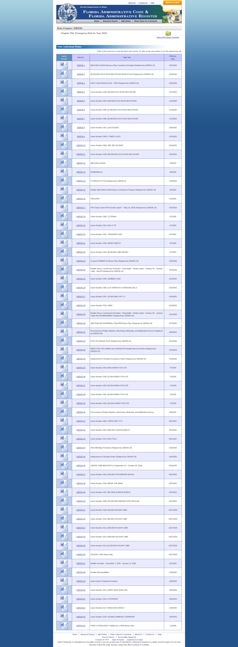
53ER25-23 (80, 261)
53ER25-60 (80, 590)
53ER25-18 (80, 216)
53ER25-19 (80, 225)
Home (67, 12)
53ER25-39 (80, 403)
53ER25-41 (80, 421)
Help (152, 3)
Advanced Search (87, 634)
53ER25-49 (80, 492)
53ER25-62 (80, 608)
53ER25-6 (81, 110)
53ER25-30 (80, 323)
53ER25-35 (80, 368)
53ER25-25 (80, 279)
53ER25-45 (80, 457)
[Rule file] (64, 68)
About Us (132, 3)
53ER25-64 (80, 626)
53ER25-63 (80, 617)
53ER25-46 (80, 466)
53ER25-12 (80, 163)
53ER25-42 (80, 430)
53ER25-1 (81, 65)
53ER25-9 (81, 136)
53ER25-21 (80, 243)
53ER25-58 (80, 572)
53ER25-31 (80, 332)
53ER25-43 (80, 439)
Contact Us (143, 3)
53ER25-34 (80, 359)
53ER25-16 (80, 199)
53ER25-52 (80, 519)
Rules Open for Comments (120, 634)
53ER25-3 (81, 83)
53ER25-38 (80, 394)
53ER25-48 (80, 483)
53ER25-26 (80, 288)
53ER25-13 (80, 172)
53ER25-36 (80, 377)
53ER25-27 (80, 297)
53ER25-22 (80, 252)
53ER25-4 (81, 92)
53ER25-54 (80, 537)
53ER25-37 (80, 385)
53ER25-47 (80, 474)
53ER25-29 (80, 314)
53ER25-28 (80, 305)
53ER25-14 (80, 181)
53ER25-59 (80, 581)
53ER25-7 (81, 119)
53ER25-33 (80, 350)
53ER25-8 (81, 128)
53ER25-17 (80, 208)
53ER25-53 (80, 528)
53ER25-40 (80, 412)
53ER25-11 (80, 154)
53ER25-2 (81, 74)
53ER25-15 (80, 190)
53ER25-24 (80, 270)
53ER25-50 (80, 501)
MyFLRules (102, 634)
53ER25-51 (80, 510)
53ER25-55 (80, 546)
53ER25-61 (80, 599)
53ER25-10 (80, 145)
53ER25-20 (80, 234)
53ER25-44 (80, 448)
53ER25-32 (80, 341)
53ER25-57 (80, 563)
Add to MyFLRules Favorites (168, 37)
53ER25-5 (81, 101)
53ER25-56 (80, 554)
